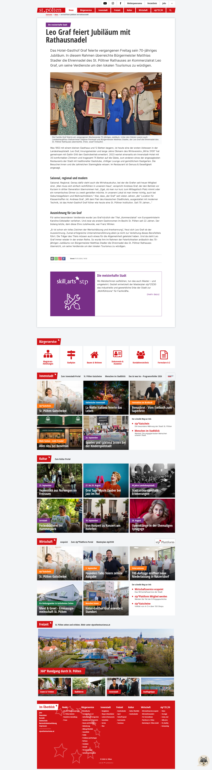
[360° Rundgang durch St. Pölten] (106, 653)
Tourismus (120, 723)
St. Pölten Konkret (68, 714)
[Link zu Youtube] (105, 3)
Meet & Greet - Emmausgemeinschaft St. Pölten (56, 610)
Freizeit (117, 10)
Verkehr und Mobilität (89, 753)
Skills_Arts (165, 720)
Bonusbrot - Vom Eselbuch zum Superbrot (152, 409)
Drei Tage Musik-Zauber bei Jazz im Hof (103, 492)
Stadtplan (71, 363)
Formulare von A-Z (88, 714)
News (71, 10)
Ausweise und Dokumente (90, 720)
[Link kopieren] (60, 258)
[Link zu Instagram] (113, 3)
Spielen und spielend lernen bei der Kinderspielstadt (106, 444)
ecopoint (64, 542)
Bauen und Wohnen (88, 723)
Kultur (129, 10)
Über (103, 726)
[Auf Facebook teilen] (63, 258)
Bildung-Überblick (87, 729)
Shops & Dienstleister (108, 714)
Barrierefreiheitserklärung (48, 723)
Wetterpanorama (134, 3)
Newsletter (43, 715)
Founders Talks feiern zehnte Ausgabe (104, 575)
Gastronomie (121, 720)
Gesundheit (85, 732)
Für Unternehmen (147, 717)
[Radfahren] (88, 687)
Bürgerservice (86, 10)
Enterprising (165, 726)
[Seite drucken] (52, 258)
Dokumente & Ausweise (117, 362)
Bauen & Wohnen (94, 363)
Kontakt (42, 718)
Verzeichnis (152, 3)
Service (104, 723)
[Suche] (170, 10)
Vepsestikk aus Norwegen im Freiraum (58, 492)
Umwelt (84, 747)
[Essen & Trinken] (54, 687)
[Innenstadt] (123, 687)
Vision (163, 711)
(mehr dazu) (153, 294)
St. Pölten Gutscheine (93, 376)
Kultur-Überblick (134, 711)
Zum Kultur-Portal (62, 459)
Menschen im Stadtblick (115, 376)
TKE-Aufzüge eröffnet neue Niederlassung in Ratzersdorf (150, 575)
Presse (65, 720)
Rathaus (84, 741)
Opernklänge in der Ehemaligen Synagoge (152, 527)
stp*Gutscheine (142, 603)
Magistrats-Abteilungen (48, 362)
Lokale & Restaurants (108, 717)
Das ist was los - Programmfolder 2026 (145, 376)
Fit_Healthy (165, 723)
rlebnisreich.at (110, 762)
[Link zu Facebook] (120, 3)
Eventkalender (121, 711)
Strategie (164, 714)
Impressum (43, 726)
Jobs (164, 3)
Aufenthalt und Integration (90, 717)
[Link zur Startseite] (51, 10)
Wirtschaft (143, 10)
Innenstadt (103, 10)
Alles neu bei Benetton (53, 446)
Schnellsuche (86, 711)
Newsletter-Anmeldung (70, 717)
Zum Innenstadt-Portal (70, 376)
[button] (53, 106)
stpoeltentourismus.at (100, 624)
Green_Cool (165, 717)
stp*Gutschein (142, 423)
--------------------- (45, 728)
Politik (84, 735)
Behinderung (86, 726)
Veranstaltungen (87, 750)
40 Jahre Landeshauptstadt (71, 711)
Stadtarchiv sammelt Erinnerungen (145, 492)
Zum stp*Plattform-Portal (82, 542)
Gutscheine (105, 720)
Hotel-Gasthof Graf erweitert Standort (104, 610)
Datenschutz (43, 721)
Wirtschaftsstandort (148, 714)
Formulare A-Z (164, 363)
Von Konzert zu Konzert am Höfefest (103, 527)
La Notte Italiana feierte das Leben (104, 409)
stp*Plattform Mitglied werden (151, 596)
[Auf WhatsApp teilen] (56, 258)
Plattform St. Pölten (148, 720)
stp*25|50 (158, 10)
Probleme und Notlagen (89, 738)
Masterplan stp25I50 (105, 542)
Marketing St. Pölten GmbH (150, 723)
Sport (119, 714)
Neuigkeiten (105, 711)
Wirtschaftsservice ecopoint (149, 589)
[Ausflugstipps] (157, 687)
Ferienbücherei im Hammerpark (50, 527)
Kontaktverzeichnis (141, 363)
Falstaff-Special (121, 717)
